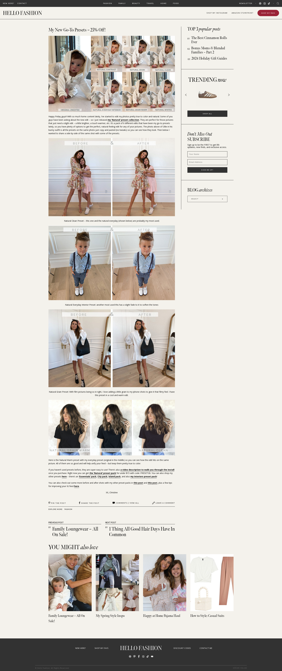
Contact (22, 3)
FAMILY (122, 3)
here (64, 476)
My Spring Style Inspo (110, 616)
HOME (164, 3)
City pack (102, 476)
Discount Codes (182, 648)
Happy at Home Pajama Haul (161, 616)
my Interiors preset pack (143, 476)
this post (138, 482)
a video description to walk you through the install (147, 469)
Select (195, 199)
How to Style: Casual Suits (207, 616)
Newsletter (245, 3)
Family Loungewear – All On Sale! (75, 532)
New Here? (8, 3)
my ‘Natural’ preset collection (123, 119)
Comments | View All (127, 503)
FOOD (176, 3)
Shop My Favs (268, 13)
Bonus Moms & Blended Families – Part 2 (208, 50)
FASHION (107, 3)
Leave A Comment (165, 503)
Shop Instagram (217, 13)
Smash (243, 668)
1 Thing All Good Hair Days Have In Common (142, 532)
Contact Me (206, 648)
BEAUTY (136, 3)
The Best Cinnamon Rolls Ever (209, 40)
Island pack (115, 476)
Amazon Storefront (243, 13)
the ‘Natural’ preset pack (102, 473)
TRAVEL (150, 3)
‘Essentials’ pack (87, 476)
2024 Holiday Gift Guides (209, 58)
